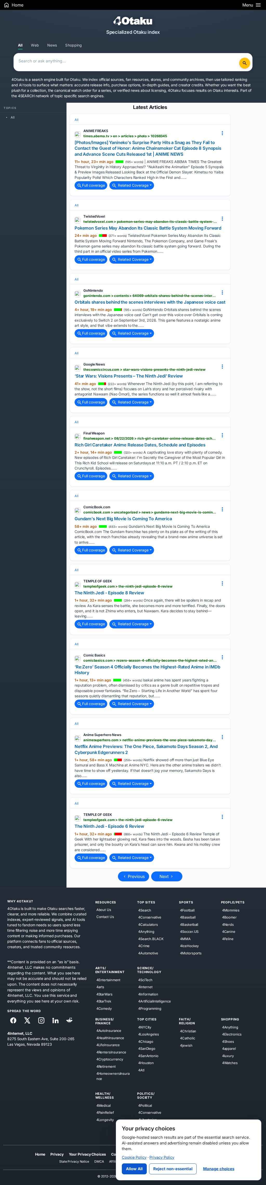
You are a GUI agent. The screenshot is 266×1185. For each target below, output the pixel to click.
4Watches (230, 1063)
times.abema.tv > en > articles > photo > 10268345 (125, 136)
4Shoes (228, 1041)
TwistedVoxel (94, 216)
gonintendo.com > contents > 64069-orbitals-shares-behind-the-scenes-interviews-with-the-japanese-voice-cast (150, 296)
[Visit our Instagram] (41, 1020)
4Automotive (148, 953)
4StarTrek (103, 1001)
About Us (103, 910)
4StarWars (104, 994)
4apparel (229, 1048)
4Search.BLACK (151, 939)
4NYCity (144, 1027)
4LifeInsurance (108, 1045)
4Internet (145, 987)
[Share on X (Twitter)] (27, 1020)
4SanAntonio (148, 1056)
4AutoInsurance (109, 1030)
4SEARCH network (33, 96)
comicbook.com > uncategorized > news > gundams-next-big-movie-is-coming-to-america (150, 512)
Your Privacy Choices (87, 1154)
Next (164, 876)
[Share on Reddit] (69, 1020)
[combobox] (127, 62)
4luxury (228, 1056)
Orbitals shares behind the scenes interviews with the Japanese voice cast (150, 302)
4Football (187, 910)
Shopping (73, 45)
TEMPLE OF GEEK (97, 581)
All (20, 45)
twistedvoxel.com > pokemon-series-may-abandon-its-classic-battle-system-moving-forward (150, 221)
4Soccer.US (189, 931)
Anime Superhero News (102, 735)
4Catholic (187, 1038)
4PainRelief (105, 1112)
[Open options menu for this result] (222, 132)
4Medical (103, 1105)
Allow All (134, 1168)
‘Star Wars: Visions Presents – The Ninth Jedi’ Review (129, 376)
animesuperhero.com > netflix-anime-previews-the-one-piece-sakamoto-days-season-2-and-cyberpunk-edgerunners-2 (150, 740)
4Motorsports (191, 953)
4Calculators (148, 924)
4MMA (185, 939)
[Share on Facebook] (13, 1020)
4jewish (186, 1045)
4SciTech (145, 980)
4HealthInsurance (110, 1038)
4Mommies (231, 910)
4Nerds (228, 924)
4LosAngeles (148, 1034)
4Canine (228, 931)
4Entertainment (108, 980)
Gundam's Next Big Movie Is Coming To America (123, 518)
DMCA (99, 1161)
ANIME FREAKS (95, 131)
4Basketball (189, 924)
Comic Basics (94, 655)
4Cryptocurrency (109, 1059)
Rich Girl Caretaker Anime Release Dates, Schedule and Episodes (140, 444)
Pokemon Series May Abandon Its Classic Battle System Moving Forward (148, 228)
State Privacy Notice (74, 1161)
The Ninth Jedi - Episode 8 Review (109, 592)
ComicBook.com (96, 507)
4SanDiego (146, 1048)
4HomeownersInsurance (113, 1076)
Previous (136, 876)
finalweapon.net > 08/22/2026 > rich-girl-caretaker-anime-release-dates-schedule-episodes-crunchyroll (150, 438)
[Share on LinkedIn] (55, 1020)
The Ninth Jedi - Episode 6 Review (109, 826)
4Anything (146, 931)
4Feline (228, 939)
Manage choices (218, 1168)
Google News (94, 364)
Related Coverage (133, 185)
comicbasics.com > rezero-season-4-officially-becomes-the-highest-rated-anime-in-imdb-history (150, 660)
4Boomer (229, 917)
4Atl (141, 1070)
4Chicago (145, 1041)
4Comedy (104, 1008)
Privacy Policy (161, 1157)
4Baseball (187, 917)
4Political (145, 1105)
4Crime (144, 946)
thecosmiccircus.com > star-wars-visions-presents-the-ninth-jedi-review (144, 369)
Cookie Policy (134, 1157)
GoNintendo (93, 290)
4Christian (188, 1031)
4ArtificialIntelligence (154, 1001)
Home (40, 1154)
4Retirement (106, 1066)
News (52, 45)
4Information (148, 994)
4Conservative (149, 917)
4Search (144, 910)
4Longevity (105, 1120)
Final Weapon (94, 433)
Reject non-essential (172, 1168)
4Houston (146, 1063)
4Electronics (232, 1034)
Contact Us (105, 917)
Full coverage (93, 185)
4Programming (149, 1008)
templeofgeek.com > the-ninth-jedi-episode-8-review (127, 586)
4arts (100, 987)
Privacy (56, 1154)
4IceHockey (189, 946)
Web (35, 45)
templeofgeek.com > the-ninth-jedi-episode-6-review (127, 820)
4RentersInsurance (111, 1052)
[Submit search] (244, 63)
